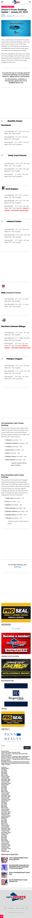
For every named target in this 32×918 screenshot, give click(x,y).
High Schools (11, 908)
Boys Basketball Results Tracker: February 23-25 (18, 880)
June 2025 (4, 787)
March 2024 (4, 808)
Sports (17, 908)
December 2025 (5, 779)
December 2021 (5, 844)
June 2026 (4, 771)
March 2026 (4, 775)
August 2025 (5, 785)
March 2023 (4, 824)
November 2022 (5, 830)
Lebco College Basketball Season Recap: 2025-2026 (18, 858)
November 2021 (5, 846)
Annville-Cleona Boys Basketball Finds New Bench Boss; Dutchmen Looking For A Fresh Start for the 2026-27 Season (15, 763)
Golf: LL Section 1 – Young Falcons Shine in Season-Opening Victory (15, 759)
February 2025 (5, 793)
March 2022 (4, 840)
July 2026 (3, 770)
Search (3, 745)
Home (5, 908)
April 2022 (4, 839)
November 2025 (5, 780)
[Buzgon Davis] (16, 706)
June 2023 (4, 820)
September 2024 (6, 800)
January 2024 (5, 810)
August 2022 (5, 834)
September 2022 (6, 832)
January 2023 (5, 827)
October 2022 (5, 831)
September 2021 (6, 849)
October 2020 (5, 851)
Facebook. (26, 76)
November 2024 (5, 797)
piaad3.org (17, 567)
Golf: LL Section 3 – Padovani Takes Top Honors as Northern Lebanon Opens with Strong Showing (15, 757)
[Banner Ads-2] (16, 678)
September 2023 (6, 816)
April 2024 (4, 806)
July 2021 (3, 850)
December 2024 (5, 795)
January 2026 (5, 778)
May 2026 (4, 772)
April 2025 (4, 790)
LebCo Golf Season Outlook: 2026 (10, 752)
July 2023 (3, 819)
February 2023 (5, 825)
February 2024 (5, 809)
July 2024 (3, 802)
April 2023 (4, 823)
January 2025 (5, 794)
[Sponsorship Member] (16, 654)
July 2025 (3, 786)
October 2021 (5, 847)
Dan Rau (9, 16)
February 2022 (5, 842)
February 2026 (5, 776)
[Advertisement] (16, 102)
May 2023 (4, 821)
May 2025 (4, 789)
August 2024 (5, 801)
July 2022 (3, 835)
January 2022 (5, 843)
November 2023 (5, 813)
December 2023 (5, 812)
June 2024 (4, 804)
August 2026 (5, 768)
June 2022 (4, 836)
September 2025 (6, 783)
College (22, 908)
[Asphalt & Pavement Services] (16, 622)
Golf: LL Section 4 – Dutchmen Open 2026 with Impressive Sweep (14, 754)
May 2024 (4, 805)
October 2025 (5, 782)
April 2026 (4, 774)
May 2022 (4, 838)
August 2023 (5, 817)
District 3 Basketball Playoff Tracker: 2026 (19, 873)
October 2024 (5, 798)
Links (27, 908)
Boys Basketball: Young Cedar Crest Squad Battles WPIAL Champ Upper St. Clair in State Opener (19, 866)
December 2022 (5, 828)
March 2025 (4, 791)
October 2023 (5, 815)
